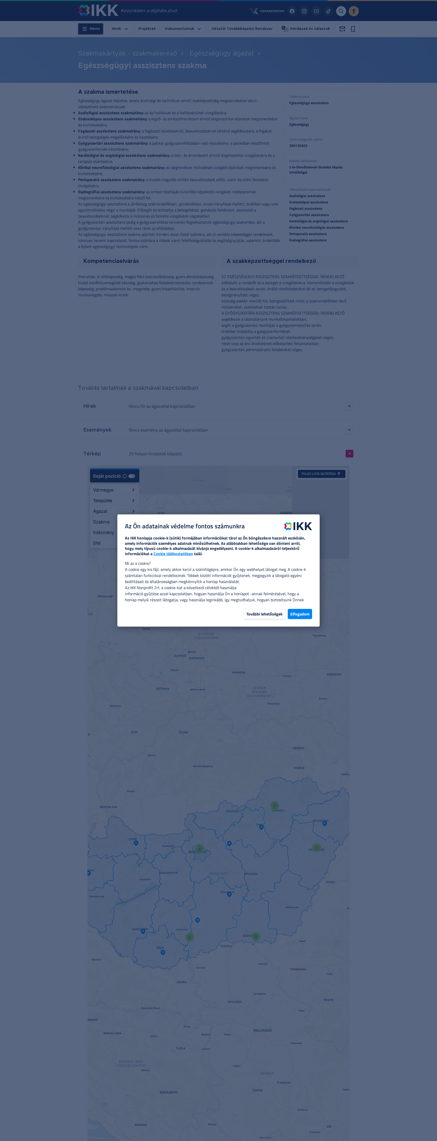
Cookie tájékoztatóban (173, 554)
